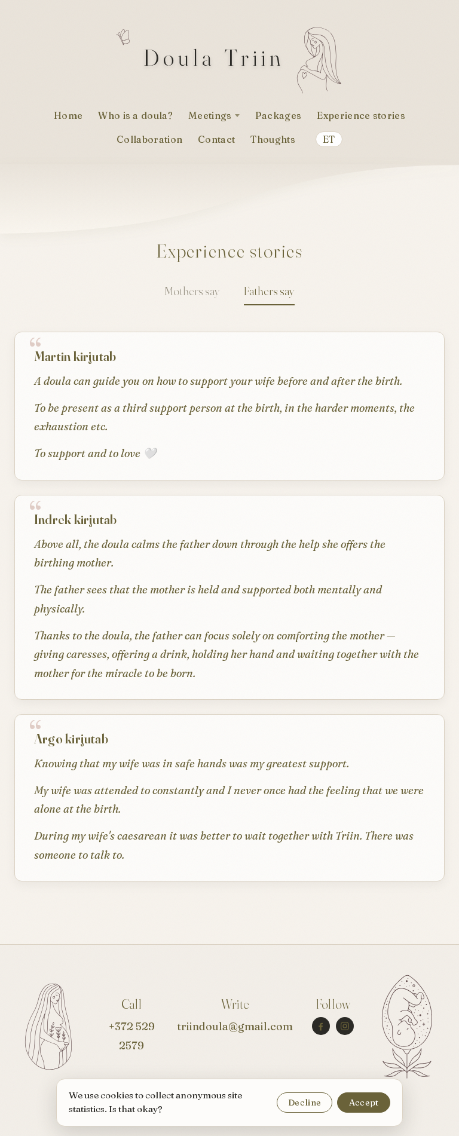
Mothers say (192, 290)
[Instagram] (345, 1026)
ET (329, 139)
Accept (364, 1102)
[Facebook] (321, 1026)
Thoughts (272, 139)
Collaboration (149, 139)
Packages (278, 115)
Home (68, 115)
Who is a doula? (135, 115)
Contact (216, 139)
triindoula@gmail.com (235, 1026)
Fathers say (269, 290)
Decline (304, 1102)
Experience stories (361, 115)
